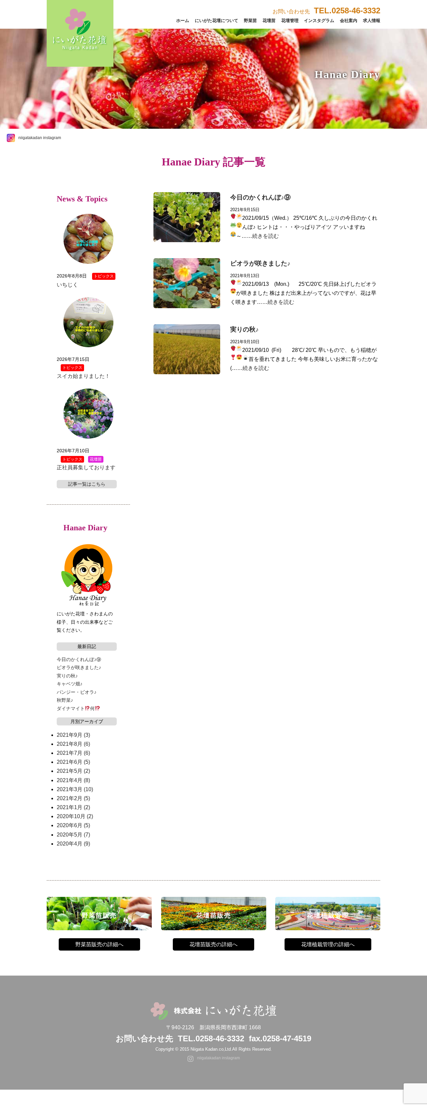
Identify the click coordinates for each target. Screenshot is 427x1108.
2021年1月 (73, 807)
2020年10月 (75, 816)
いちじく (67, 285)
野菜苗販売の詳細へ (99, 944)
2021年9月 (73, 735)
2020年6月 (73, 825)
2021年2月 (73, 798)
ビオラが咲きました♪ (260, 263)
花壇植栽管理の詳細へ (328, 944)
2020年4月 (73, 844)
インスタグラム (319, 20)
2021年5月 (73, 771)
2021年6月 (73, 762)
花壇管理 (290, 20)
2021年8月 (73, 744)
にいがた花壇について (216, 20)
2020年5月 (73, 835)
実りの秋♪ (244, 329)
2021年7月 (73, 753)
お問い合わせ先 (326, 11)
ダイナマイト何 (76, 708)
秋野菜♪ (65, 700)
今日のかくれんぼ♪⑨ (260, 197)
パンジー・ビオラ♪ (76, 692)
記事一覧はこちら (86, 484)
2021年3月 (75, 789)
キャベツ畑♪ (69, 683)
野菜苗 (250, 20)
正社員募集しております (86, 467)
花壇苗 (269, 20)
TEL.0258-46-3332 (211, 1038)
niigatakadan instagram (39, 137)
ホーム (182, 20)
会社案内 (348, 20)
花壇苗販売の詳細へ (213, 944)
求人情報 (371, 20)
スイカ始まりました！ (83, 376)
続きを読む (265, 236)
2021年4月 (73, 780)
